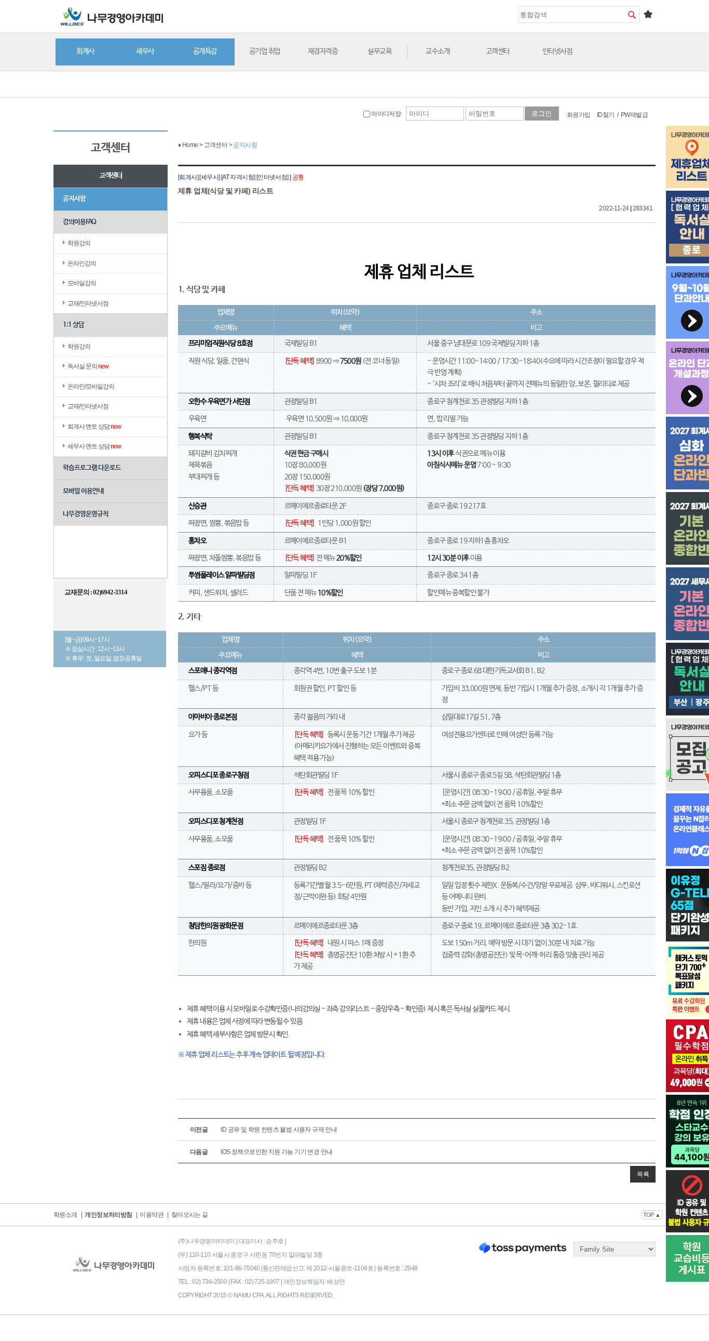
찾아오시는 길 (189, 1214)
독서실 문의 (87, 366)
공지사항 (74, 199)
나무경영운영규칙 (85, 514)
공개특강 (205, 51)
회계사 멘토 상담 (94, 426)
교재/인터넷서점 (87, 303)
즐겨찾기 (648, 14)
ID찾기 (606, 114)
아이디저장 (385, 113)
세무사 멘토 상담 (94, 446)
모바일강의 (81, 283)
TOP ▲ (652, 1215)
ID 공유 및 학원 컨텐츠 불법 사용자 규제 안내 (263, 1129)
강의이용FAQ (79, 222)
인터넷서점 (557, 51)
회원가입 (579, 114)
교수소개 (437, 51)
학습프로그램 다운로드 (92, 468)
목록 (643, 1174)
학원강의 (78, 243)
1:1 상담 (73, 325)
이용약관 (151, 1214)
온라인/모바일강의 (90, 386)
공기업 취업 (264, 51)
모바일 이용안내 (83, 491)
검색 (631, 14)
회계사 (85, 51)
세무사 (145, 51)
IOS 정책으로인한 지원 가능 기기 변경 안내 (261, 1152)
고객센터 (498, 51)
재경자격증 (323, 51)
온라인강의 (81, 263)
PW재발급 (634, 114)
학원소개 (65, 1214)
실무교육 (379, 51)
